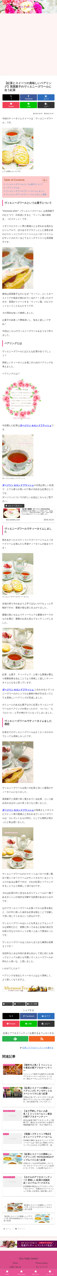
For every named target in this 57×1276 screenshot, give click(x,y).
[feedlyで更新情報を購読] (15, 1039)
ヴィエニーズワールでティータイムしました (25, 191)
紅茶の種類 (33, 1004)
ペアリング (20, 1004)
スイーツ (8, 1004)
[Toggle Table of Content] (43, 180)
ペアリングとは (12, 187)
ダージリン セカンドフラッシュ (35, 425)
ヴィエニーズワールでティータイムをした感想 (26, 194)
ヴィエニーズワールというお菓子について (24, 184)
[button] (46, 105)
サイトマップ (41, 1267)
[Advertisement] (28, 44)
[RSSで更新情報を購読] (42, 1039)
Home (15, 1263)
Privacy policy (42, 1263)
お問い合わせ (15, 1267)
